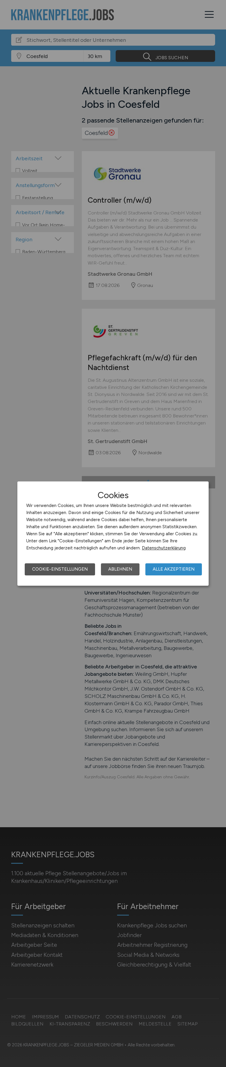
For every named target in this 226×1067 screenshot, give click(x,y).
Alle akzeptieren (174, 569)
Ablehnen (120, 569)
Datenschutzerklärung (164, 548)
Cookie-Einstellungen (60, 569)
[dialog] (113, 533)
